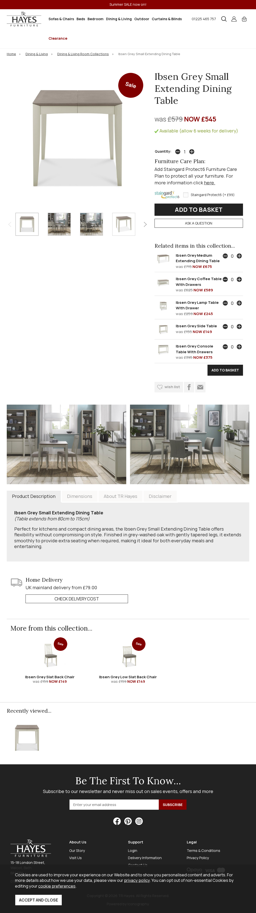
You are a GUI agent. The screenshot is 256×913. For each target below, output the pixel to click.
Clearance (57, 38)
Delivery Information (145, 857)
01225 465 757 (204, 18)
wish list (172, 386)
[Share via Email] (200, 387)
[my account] (234, 19)
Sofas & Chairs (61, 18)
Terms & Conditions (203, 850)
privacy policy (137, 880)
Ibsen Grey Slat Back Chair (49, 677)
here (209, 183)
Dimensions (79, 496)
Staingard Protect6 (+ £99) (213, 195)
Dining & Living (119, 18)
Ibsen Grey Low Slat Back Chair (128, 677)
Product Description (34, 496)
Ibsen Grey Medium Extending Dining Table (198, 258)
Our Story (77, 850)
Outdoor (141, 18)
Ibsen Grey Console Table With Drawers (194, 348)
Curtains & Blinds (167, 18)
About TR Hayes (120, 496)
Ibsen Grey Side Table (196, 326)
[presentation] (9, 224)
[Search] (224, 19)
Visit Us (75, 857)
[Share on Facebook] (189, 387)
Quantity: (163, 151)
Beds (80, 18)
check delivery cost (76, 599)
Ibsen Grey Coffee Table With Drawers (199, 281)
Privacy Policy (198, 857)
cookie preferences (57, 886)
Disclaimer (160, 496)
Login (132, 850)
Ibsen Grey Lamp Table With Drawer (197, 305)
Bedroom (96, 18)
